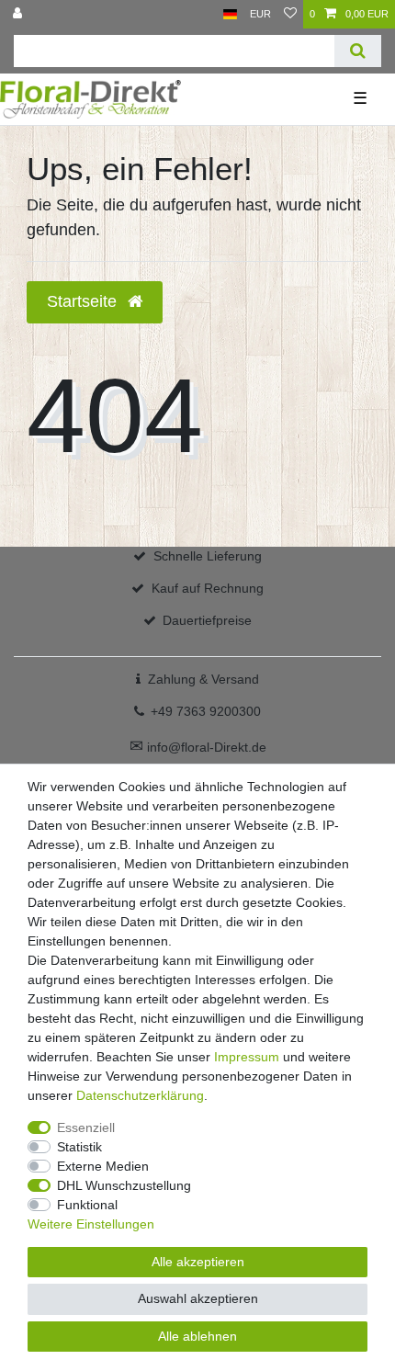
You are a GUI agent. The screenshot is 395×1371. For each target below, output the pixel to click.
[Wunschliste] (290, 14)
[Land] (230, 14)
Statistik (79, 1146)
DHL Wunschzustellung (124, 1185)
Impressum (246, 1056)
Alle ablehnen (197, 1336)
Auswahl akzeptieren (198, 1298)
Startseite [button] (84, 301)
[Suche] (357, 51)
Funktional (87, 1204)
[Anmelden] (19, 14)
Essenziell (86, 1127)
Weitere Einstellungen (91, 1224)
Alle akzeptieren (198, 1261)
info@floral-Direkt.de (198, 747)
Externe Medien (103, 1166)
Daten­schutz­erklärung (140, 1095)
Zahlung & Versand (203, 679)
